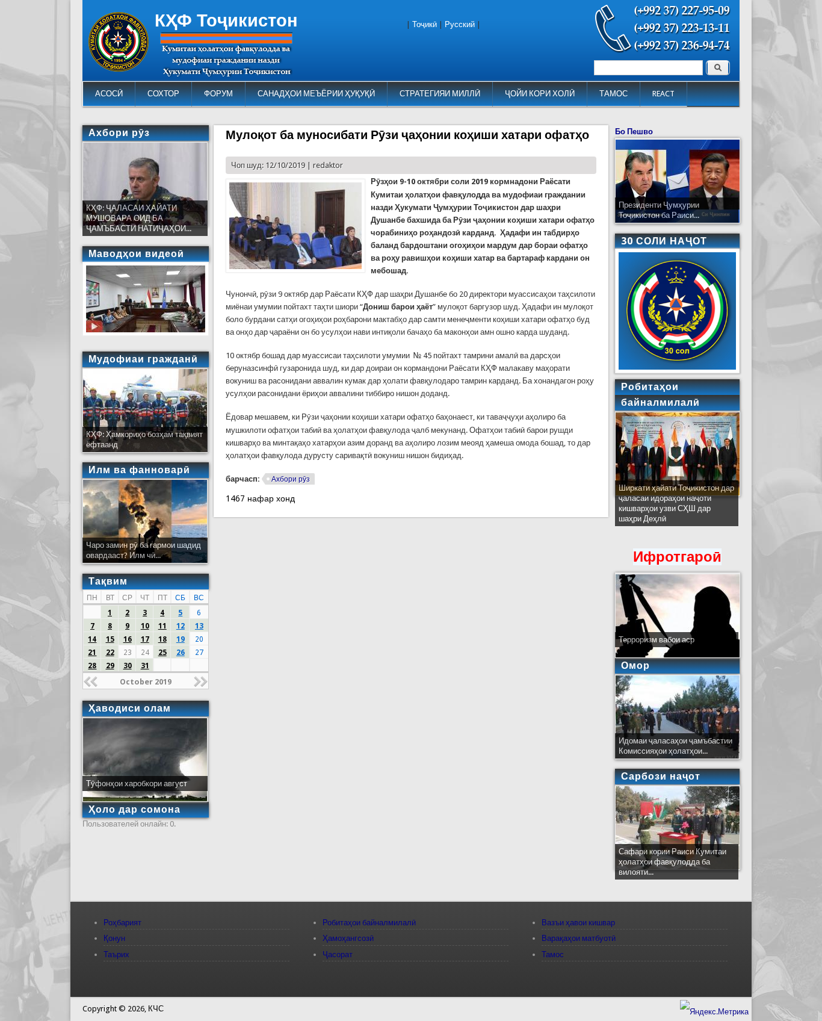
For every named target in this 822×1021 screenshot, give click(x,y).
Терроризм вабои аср (656, 639)
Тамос (553, 954)
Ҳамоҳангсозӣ (348, 938)
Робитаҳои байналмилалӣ (369, 922)
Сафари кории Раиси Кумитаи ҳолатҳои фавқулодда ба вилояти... (672, 862)
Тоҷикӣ (424, 24)
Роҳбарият (122, 922)
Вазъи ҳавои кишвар (578, 922)
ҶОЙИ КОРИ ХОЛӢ (540, 93)
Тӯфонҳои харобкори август (136, 783)
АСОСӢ (109, 93)
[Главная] (118, 68)
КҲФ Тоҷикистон (226, 20)
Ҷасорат (338, 954)
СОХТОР (163, 93)
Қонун (114, 938)
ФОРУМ (218, 93)
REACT (663, 93)
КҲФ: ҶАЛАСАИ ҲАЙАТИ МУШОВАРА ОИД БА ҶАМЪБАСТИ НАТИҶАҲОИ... (138, 218)
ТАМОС (613, 93)
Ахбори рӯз (290, 479)
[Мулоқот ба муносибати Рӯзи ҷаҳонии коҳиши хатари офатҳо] (295, 270)
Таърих (116, 954)
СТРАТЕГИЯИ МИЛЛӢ (440, 93)
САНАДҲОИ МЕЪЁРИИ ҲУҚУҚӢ (316, 93)
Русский (460, 24)
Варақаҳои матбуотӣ (579, 938)
